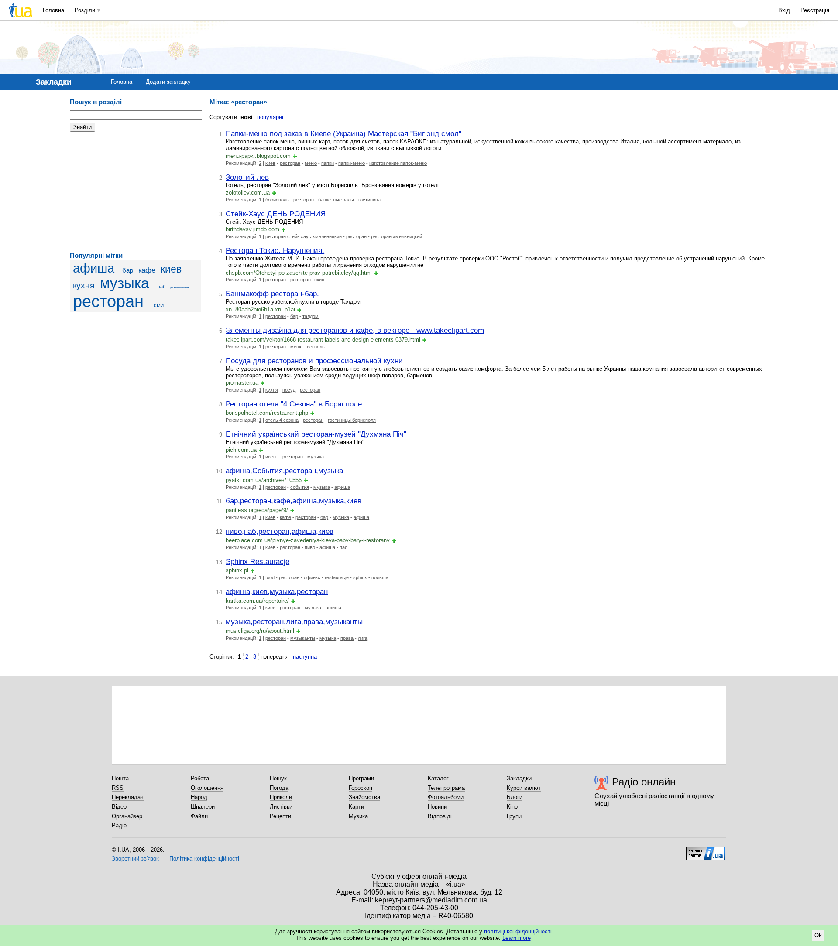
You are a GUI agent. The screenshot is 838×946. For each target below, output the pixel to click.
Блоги (514, 797)
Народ (199, 797)
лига (362, 638)
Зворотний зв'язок (135, 858)
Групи (514, 816)
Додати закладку (168, 82)
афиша (93, 268)
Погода (279, 788)
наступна (305, 656)
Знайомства (364, 797)
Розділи (85, 10)
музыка (124, 283)
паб (161, 286)
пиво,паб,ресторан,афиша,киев (279, 531)
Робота (200, 778)
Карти (356, 806)
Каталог (438, 778)
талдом (310, 316)
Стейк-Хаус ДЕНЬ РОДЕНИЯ (276, 213)
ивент (271, 456)
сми (159, 305)
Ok (818, 935)
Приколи (281, 797)
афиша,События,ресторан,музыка (284, 470)
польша (379, 577)
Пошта (120, 778)
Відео (119, 806)
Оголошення (207, 788)
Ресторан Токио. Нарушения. (275, 250)
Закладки (519, 778)
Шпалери (203, 806)
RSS (118, 788)
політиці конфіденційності (518, 931)
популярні (270, 117)
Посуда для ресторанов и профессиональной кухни (314, 360)
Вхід (784, 10)
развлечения (179, 287)
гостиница (369, 199)
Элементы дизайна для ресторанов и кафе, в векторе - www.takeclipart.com (355, 330)
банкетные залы (336, 199)
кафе (146, 270)
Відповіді (440, 816)
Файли (199, 816)
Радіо (119, 825)
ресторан (108, 301)
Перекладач (128, 797)
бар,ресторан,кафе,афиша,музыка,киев (293, 500)
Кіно (512, 806)
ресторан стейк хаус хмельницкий (303, 236)
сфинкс (312, 577)
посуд (288, 390)
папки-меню (351, 163)
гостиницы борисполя (352, 420)
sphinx (360, 577)
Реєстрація (814, 10)
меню (311, 163)
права (347, 638)
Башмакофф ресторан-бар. (272, 293)
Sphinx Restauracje (257, 561)
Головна (53, 10)
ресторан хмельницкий (396, 236)
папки (327, 163)
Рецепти (280, 816)
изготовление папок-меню (398, 163)
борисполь (277, 199)
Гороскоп (360, 788)
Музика (358, 816)
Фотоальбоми (446, 797)
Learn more (516, 938)
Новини (437, 806)
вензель (316, 346)
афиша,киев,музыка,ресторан (277, 591)
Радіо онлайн (644, 782)
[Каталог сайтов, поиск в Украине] (705, 850)
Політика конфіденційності (204, 858)
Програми (361, 778)
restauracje (337, 577)
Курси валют (524, 788)
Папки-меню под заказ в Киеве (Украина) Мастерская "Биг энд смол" (343, 133)
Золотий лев (247, 177)
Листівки (281, 806)
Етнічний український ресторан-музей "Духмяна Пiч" (316, 434)
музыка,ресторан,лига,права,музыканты (294, 621)
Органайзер (127, 816)
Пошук (278, 778)
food (270, 577)
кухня (83, 285)
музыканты (302, 638)
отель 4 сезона (282, 420)
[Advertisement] (135, 191)
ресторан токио (307, 279)
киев (171, 269)
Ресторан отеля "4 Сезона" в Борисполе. (295, 404)
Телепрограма (446, 788)
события (299, 487)
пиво (310, 547)
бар (127, 270)
